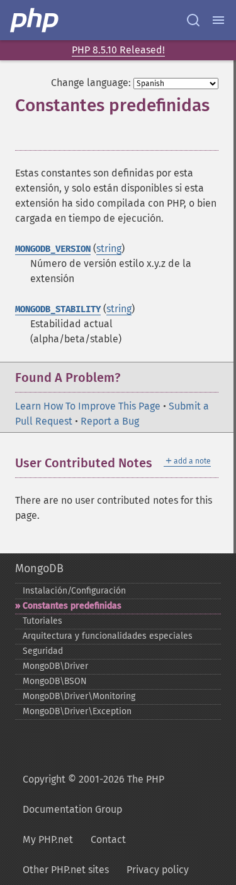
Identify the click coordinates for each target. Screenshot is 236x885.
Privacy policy (157, 870)
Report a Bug (110, 421)
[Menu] (218, 20)
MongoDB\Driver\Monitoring (79, 696)
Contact (108, 839)
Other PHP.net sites (66, 870)
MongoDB (39, 568)
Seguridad (43, 651)
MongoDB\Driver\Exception (77, 711)
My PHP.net (48, 839)
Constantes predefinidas (72, 605)
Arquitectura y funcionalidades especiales (108, 636)
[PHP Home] (35, 20)
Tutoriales (42, 621)
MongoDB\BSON (55, 681)
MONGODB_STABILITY (58, 309)
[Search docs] (193, 20)
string (108, 248)
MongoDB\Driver (55, 666)
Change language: (91, 83)
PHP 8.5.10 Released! (118, 50)
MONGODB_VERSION (53, 249)
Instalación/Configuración (74, 590)
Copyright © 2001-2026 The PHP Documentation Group (93, 794)
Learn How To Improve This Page (87, 406)
